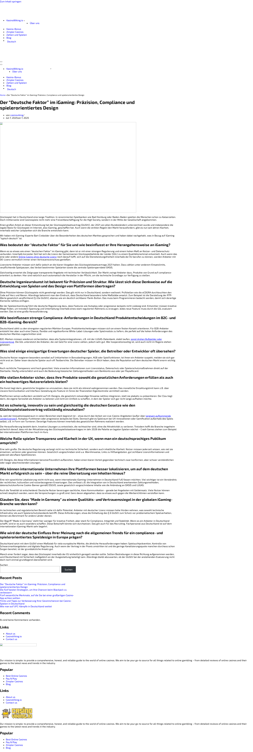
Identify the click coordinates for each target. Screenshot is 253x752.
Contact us (11, 639)
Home (2, 95)
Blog (8, 37)
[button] (24, 20)
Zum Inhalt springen (10, 1)
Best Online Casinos (16, 675)
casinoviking (16, 115)
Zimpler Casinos (14, 31)
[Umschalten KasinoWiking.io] (50, 68)
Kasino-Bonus (13, 28)
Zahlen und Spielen (16, 34)
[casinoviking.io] (18, 15)
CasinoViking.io (14, 636)
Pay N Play (11, 678)
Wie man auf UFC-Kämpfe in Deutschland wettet (26, 606)
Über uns (34, 23)
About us (10, 633)
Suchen (4, 564)
